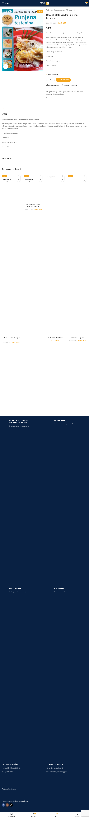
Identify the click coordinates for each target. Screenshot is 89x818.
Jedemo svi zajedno (77, 338)
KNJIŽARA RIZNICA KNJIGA (54, 764)
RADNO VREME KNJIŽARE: (10, 764)
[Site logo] (44, 3)
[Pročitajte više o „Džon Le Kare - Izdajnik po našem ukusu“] (18, 180)
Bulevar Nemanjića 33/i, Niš (54, 768)
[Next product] (86, 10)
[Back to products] (83, 10)
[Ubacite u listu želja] (18, 176)
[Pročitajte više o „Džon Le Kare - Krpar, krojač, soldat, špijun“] (40, 180)
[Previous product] (81, 10)
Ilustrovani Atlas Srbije (55, 338)
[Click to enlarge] (5, 66)
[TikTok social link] (11, 805)
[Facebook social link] (52, 97)
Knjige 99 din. (71, 92)
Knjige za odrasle (59, 10)
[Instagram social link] (7, 805)
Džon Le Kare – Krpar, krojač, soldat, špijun (33, 205)
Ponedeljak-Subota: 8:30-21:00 (12, 768)
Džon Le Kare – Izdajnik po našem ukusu (12, 339)
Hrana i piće (71, 10)
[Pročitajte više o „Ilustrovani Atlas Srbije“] (62, 180)
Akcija (56, 92)
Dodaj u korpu (63, 80)
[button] (84, 180)
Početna (49, 10)
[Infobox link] (22, 500)
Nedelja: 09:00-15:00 (9, 772)
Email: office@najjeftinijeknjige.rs (56, 772)
